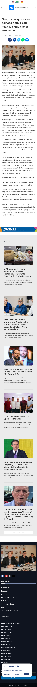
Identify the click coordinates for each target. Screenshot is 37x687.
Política (4, 607)
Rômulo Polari (6, 659)
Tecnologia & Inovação (9, 610)
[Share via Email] (27, 40)
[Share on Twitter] (18, 40)
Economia (5, 588)
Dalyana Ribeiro (6, 641)
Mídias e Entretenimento (10, 597)
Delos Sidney (6, 644)
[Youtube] (6, 576)
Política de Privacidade (9, 670)
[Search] (35, 8)
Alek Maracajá (6, 629)
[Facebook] (2, 576)
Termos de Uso (18, 670)
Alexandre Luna (6, 632)
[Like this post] (10, 40)
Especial (4, 591)
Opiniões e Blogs (7, 604)
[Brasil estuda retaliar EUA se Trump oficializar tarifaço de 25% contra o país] (18, 356)
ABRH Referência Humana (10, 623)
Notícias (4, 601)
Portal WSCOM (8, 35)
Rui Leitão (4, 662)
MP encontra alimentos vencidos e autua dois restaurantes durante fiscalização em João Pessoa (17, 272)
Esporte (4, 594)
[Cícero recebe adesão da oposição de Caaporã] (18, 403)
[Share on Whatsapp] (23, 40)
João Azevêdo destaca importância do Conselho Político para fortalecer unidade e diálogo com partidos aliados (16, 324)
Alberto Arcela (6, 626)
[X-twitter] (13, 576)
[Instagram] (10, 576)
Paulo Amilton (6, 653)
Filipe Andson (6, 650)
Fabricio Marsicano (8, 647)
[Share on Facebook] (14, 40)
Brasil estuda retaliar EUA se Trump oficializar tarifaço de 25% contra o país (18, 371)
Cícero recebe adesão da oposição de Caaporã (16, 417)
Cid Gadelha (5, 638)
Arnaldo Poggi (6, 635)
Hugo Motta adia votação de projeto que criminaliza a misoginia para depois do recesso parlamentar (18, 466)
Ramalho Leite (6, 656)
